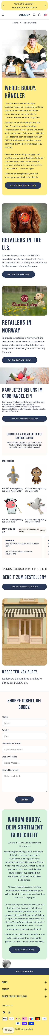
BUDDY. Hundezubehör (21, 1029)
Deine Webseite (9, 756)
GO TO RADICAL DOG (19, 360)
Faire (33, 154)
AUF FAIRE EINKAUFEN (23, 185)
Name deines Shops (11, 743)
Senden (24, 799)
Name (5, 716)
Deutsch (6, 1005)
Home (15, 23)
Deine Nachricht (10, 770)
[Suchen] (34, 14)
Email (5, 730)
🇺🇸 (45, 14)
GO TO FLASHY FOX (18, 274)
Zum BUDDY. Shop (24, 949)
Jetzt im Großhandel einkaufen (24, 419)
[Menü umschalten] (3, 14)
